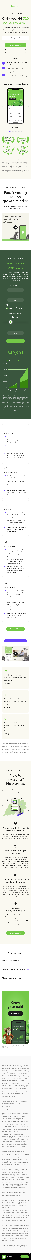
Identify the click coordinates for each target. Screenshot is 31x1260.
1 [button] (10, 131)
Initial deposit (15, 285)
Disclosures (24, 1245)
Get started (25, 1257)
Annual (11, 305)
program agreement (8, 1123)
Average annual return (15, 329)
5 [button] (21, 131)
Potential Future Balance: (15, 349)
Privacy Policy (12, 1246)
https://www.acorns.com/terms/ (10, 1242)
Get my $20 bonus (15, 45)
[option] (15, 108)
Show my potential (15, 341)
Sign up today (15, 1013)
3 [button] (16, 131)
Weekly (11, 308)
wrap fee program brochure (17, 1101)
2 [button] (13, 131)
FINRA (14, 1131)
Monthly (21, 305)
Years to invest (15, 313)
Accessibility (5, 1246)
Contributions (15, 296)
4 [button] (19, 131)
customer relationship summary (11, 1103)
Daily (20, 308)
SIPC (17, 1131)
